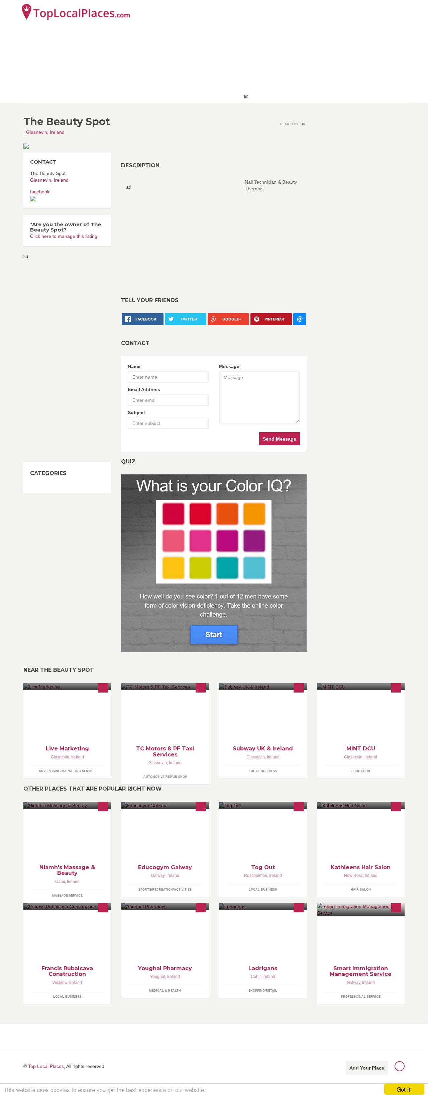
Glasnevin (36, 132)
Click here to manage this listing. (64, 236)
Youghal (157, 976)
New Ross (353, 875)
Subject (136, 412)
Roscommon (255, 875)
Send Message (279, 439)
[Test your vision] (214, 563)
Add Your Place (366, 1068)
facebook (39, 191)
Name (134, 366)
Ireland (57, 132)
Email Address (144, 389)
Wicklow (59, 982)
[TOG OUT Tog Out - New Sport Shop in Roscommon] (263, 805)
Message (229, 366)
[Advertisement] (328, 51)
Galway (158, 875)
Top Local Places (46, 1066)
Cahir (60, 881)
